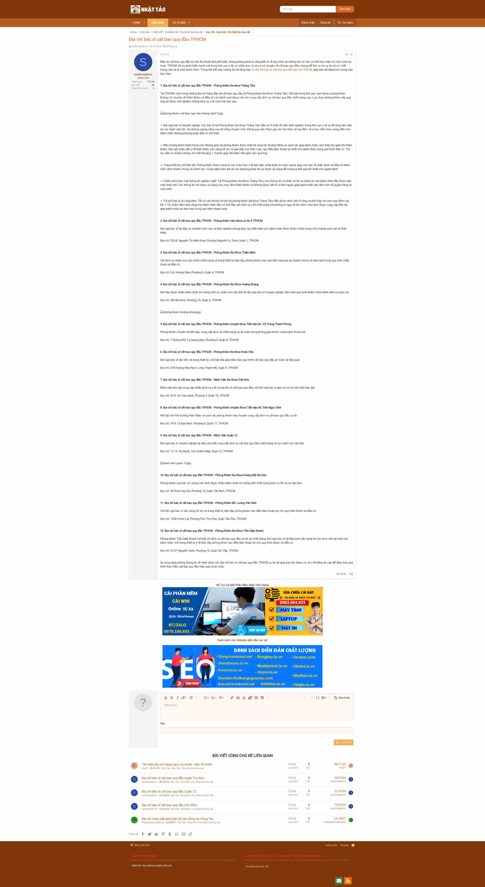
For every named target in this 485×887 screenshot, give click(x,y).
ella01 (145, 768)
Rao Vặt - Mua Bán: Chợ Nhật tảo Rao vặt (182, 768)
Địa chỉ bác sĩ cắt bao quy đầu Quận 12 (169, 791)
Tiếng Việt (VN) (141, 845)
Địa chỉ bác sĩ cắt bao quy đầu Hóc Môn (169, 805)
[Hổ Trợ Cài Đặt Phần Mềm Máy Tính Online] (242, 611)
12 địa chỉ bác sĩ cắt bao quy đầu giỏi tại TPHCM (281, 69)
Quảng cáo (331, 845)
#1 (351, 54)
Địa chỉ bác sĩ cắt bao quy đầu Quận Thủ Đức (173, 778)
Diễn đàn (158, 22)
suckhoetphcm (139, 46)
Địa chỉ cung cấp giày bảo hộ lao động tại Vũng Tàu (178, 819)
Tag (351, 573)
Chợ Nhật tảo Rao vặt (257, 866)
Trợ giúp (344, 845)
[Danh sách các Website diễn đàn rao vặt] (242, 666)
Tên (162, 723)
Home (137, 22)
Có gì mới (179, 22)
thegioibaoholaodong (153, 822)
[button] (144, 23)
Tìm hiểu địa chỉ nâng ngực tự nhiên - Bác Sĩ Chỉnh (177, 764)
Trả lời (343, 573)
